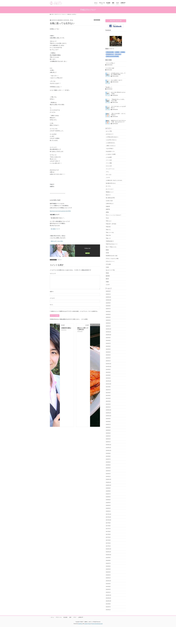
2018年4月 (108, 502)
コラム (107, 171)
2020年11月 (108, 412)
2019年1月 (108, 476)
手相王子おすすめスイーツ (111, 244)
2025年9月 (108, 302)
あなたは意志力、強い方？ (116, 80)
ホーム (52, 617)
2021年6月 (108, 392)
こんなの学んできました (111, 139)
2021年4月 (108, 398)
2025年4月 (108, 317)
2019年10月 (108, 450)
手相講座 (122, 52)
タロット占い (118, 54)
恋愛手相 (108, 209)
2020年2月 (108, 438)
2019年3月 (108, 470)
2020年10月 (108, 415)
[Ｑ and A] (55, 375)
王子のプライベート (110, 261)
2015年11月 (108, 580)
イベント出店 (109, 160)
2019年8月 (108, 456)
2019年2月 (108, 473)
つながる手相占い (110, 148)
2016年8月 (108, 560)
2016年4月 (108, 569)
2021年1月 (108, 407)
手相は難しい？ (108, 87)
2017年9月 (108, 522)
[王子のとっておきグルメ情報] (95, 375)
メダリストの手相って (110, 63)
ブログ (74, 617)
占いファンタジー (110, 189)
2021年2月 (108, 404)
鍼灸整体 (108, 275)
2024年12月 (108, 328)
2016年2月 (108, 575)
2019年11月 (108, 447)
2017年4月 (108, 537)
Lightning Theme (87, 623)
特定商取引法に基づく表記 (111, 255)
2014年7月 (108, 606)
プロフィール (59, 617)
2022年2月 (108, 378)
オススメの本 (109, 165)
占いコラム (108, 186)
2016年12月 (108, 548)
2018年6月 (108, 496)
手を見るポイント (110, 54)
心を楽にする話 (109, 200)
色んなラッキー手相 (110, 270)
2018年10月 (108, 485)
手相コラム (108, 229)
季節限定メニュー (110, 192)
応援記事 (108, 206)
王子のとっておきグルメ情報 (112, 258)
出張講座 (117, 52)
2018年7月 (108, 493)
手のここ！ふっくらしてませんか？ (113, 215)
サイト (51, 304)
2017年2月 (108, 543)
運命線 (107, 273)
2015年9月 (108, 583)
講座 (70, 617)
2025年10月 (108, 300)
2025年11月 (108, 297)
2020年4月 (108, 433)
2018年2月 (108, 508)
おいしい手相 (109, 131)
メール (52, 298)
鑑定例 (107, 278)
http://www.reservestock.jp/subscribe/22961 (60, 211)
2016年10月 (108, 554)
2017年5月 (108, 534)
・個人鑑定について (55, 229)
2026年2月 (108, 291)
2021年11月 (108, 381)
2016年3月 (108, 572)
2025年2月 (108, 323)
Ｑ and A (108, 284)
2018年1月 (108, 511)
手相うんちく (109, 220)
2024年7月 (108, 343)
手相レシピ (108, 238)
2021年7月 (108, 389)
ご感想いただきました (111, 145)
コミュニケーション (110, 168)
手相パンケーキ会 (110, 232)
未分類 (107, 252)
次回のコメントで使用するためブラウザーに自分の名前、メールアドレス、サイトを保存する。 (74, 311)
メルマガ (108, 177)
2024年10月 (108, 334)
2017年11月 (108, 517)
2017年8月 (108, 525)
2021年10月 (108, 383)
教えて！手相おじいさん (111, 246)
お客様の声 (80, 617)
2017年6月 (108, 531)
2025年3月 (108, 320)
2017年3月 (108, 540)
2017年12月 (108, 514)
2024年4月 (108, 352)
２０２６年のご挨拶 (109, 68)
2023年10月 (108, 366)
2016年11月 (108, 551)
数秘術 (107, 249)
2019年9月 (108, 453)
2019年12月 (108, 444)
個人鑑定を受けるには (111, 183)
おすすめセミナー (110, 134)
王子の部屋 (108, 264)
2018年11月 (108, 482)
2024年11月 (108, 331)
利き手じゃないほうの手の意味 (112, 56)
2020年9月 (108, 418)
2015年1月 (108, 592)
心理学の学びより (110, 203)
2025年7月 (108, 308)
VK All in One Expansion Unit (97, 623)
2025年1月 (108, 326)
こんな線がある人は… (111, 142)
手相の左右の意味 (110, 52)
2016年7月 (108, 563)
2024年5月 (108, 349)
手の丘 (107, 218)
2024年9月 (108, 337)
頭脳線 (107, 281)
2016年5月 (108, 566)
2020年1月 (108, 441)
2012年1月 (108, 609)
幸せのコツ (97, 19)
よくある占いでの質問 (111, 154)
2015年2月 (108, 589)
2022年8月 (108, 375)
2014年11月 (108, 598)
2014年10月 (108, 600)
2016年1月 (108, 577)
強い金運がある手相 (110, 197)
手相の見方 (108, 226)
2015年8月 (108, 586)
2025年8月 (108, 305)
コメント (53, 273)
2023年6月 (108, 369)
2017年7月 (108, 528)
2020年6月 (108, 427)
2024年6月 (108, 346)
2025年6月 (108, 311)
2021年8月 (108, 386)
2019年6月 (108, 462)
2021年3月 (108, 401)
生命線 (107, 267)
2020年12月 (108, 409)
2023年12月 (108, 363)
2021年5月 (108, 395)
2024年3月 (108, 354)
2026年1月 (108, 294)
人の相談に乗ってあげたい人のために (114, 180)
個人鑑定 (65, 617)
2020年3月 (108, 436)
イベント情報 (109, 163)
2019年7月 (108, 459)
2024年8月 (108, 340)
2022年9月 (108, 372)
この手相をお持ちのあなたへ (112, 137)
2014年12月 (108, 595)
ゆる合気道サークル (110, 151)
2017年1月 (108, 546)
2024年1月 (108, 360)
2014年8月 (108, 603)
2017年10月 (108, 519)
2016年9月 (108, 557)
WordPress (80, 623)
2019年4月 (108, 467)
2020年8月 (108, 421)
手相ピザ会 (108, 235)
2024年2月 (108, 357)
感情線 (107, 212)
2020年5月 (108, 430)
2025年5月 (108, 314)
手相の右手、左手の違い (111, 223)
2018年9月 (108, 488)
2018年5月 (108, 499)
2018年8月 (108, 491)
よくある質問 (109, 157)
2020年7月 (108, 424)
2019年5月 (108, 464)
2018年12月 (108, 479)
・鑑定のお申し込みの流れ (56, 241)
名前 (51, 291)
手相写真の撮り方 (110, 241)
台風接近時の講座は (66, 328)
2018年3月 (108, 505)
